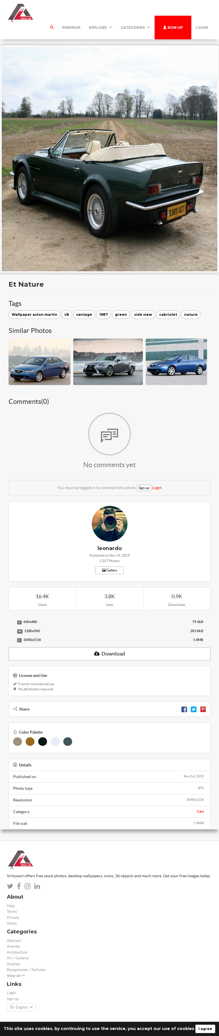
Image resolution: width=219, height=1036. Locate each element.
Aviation (13, 964)
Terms (12, 911)
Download (113, 654)
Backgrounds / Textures (26, 970)
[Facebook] (184, 709)
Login (202, 27)
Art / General (18, 958)
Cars (200, 811)
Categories (133, 27)
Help (11, 906)
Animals (13, 946)
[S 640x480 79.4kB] (11, 622)
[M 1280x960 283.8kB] (11, 631)
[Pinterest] (203, 709)
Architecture (17, 952)
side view (143, 314)
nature (191, 314)
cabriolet (168, 314)
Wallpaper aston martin (34, 314)
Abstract (14, 941)
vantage (84, 314)
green (121, 314)
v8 (66, 314)
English (21, 1007)
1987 (103, 314)
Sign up (175, 27)
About (12, 923)
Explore (98, 27)
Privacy (13, 917)
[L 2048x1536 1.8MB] (11, 640)
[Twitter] (193, 709)
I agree (205, 1029)
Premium (71, 27)
